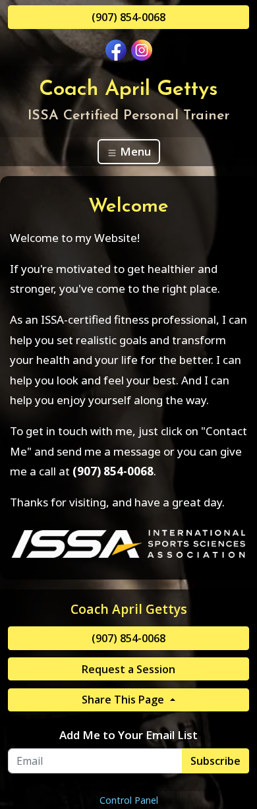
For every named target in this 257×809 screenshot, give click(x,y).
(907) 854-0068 (128, 17)
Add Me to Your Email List (128, 734)
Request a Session (128, 669)
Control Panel (129, 800)
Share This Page (124, 699)
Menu (134, 151)
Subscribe (215, 761)
